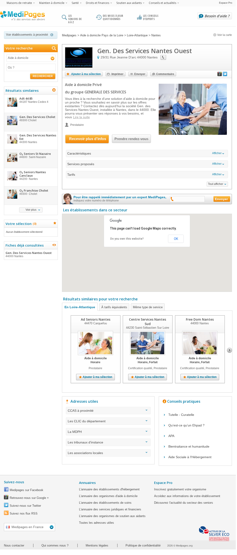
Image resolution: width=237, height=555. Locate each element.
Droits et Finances (97, 3)
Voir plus (31, 209)
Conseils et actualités (162, 3)
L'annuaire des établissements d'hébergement (109, 489)
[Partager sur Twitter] (225, 75)
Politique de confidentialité (143, 545)
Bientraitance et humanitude (188, 446)
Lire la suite (81, 117)
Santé (75, 3)
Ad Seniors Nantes (95, 319)
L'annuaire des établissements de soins (105, 502)
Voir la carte (224, 35)
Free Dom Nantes (200, 319)
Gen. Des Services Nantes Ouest (29, 254)
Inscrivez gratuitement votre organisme (180, 489)
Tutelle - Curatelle (181, 415)
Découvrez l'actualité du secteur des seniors (183, 502)
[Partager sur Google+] (219, 75)
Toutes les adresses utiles (96, 522)
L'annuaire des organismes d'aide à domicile (108, 496)
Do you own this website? (127, 238)
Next (229, 350)
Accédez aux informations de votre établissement (187, 496)
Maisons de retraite (19, 3)
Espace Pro (225, 2)
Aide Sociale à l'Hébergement (189, 457)
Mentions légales (97, 545)
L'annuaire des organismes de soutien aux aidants (112, 516)
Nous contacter (14, 545)
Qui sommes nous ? (54, 545)
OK (176, 239)
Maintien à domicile (51, 3)
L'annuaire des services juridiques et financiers (110, 509)
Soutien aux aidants (129, 3)
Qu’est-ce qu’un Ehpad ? (186, 425)
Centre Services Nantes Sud (147, 321)
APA (171, 436)
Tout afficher (215, 184)
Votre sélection (20, 223)
